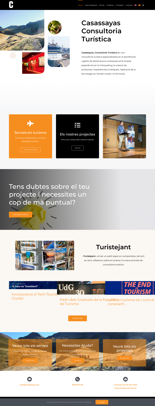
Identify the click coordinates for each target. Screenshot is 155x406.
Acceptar (102, 402)
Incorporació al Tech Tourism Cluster (36, 296)
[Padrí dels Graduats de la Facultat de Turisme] (89, 288)
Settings (89, 402)
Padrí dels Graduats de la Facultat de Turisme (88, 302)
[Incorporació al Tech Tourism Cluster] (41, 285)
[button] (143, 5)
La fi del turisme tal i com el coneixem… (131, 302)
